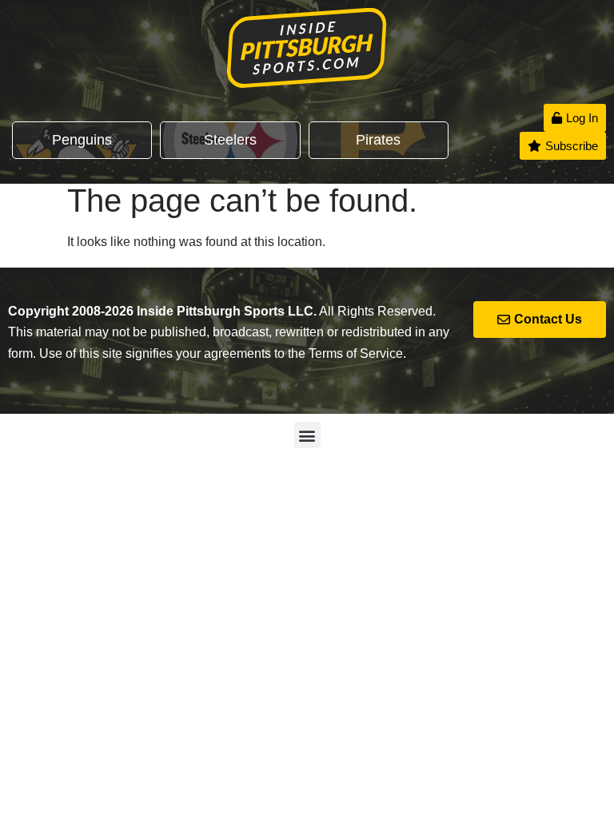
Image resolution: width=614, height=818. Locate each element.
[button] (307, 435)
